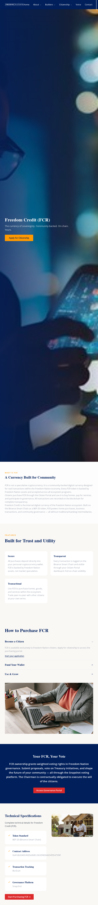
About (36, 4)
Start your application (14, 656)
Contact (88, 4)
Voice (78, 4)
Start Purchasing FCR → (19, 896)
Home (26, 4)
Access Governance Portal (49, 790)
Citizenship (64, 4)
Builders (49, 4)
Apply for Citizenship (19, 237)
